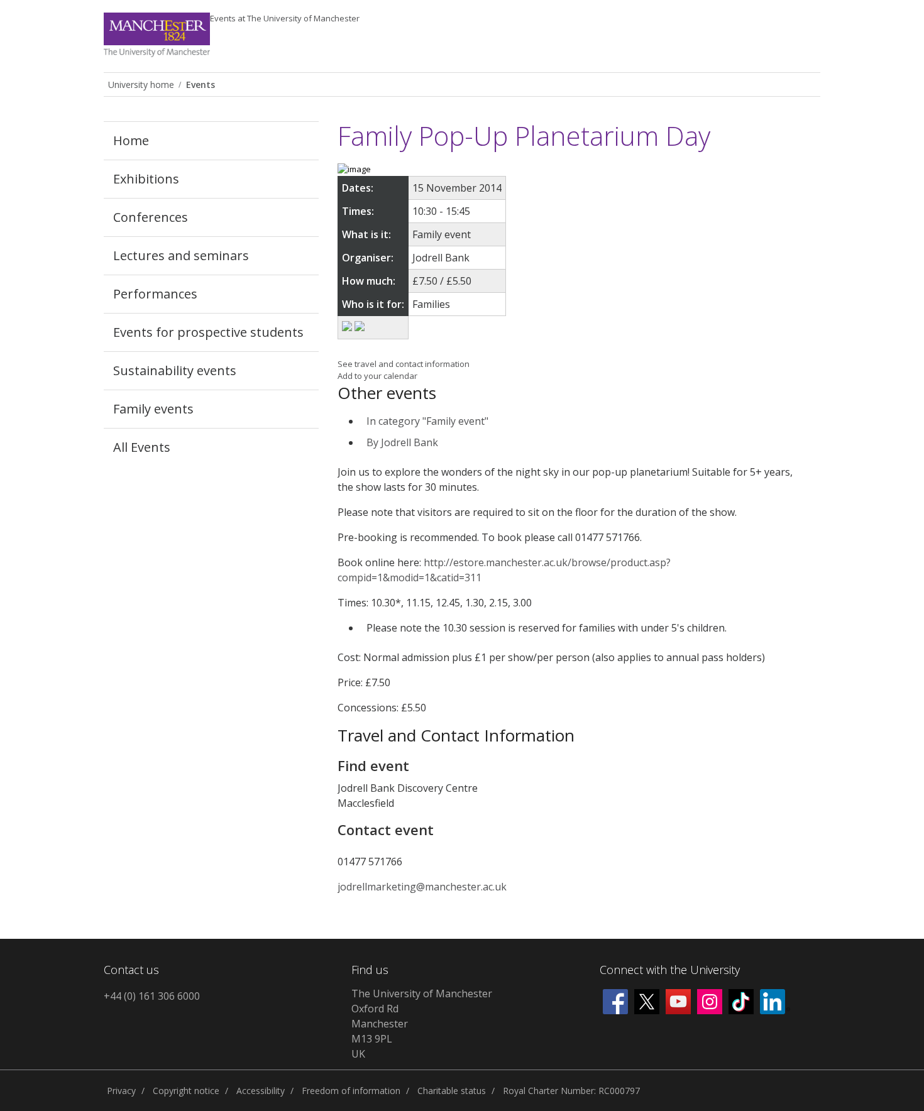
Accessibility (260, 1091)
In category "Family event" (427, 421)
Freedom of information (351, 1091)
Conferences (150, 217)
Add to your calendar (377, 375)
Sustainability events (174, 370)
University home (141, 84)
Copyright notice (186, 1091)
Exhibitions (146, 178)
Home (131, 140)
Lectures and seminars (181, 255)
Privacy (121, 1091)
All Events (141, 447)
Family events (153, 408)
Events (285, 18)
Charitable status (451, 1091)
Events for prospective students (208, 332)
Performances (155, 293)
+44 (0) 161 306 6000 (152, 996)
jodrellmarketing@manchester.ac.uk (422, 887)
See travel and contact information (404, 363)
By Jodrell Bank (402, 442)
